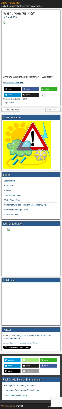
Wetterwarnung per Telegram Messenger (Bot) (25, 205)
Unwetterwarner (10, 2)
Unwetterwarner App (13, 195)
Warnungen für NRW (19, 13)
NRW (11, 102)
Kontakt (7, 190)
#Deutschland (33, 335)
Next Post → (53, 110)
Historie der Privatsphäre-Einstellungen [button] (21, 390)
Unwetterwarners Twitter (28, 343)
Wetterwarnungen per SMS (16, 210)
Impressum (9, 185)
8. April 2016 (11, 17)
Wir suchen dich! (11, 214)
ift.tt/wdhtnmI (46, 335)
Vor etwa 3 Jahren (9, 343)
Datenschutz (9, 181)
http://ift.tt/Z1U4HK (13, 82)
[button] (12, 89)
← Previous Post (11, 110)
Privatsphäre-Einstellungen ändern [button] (19, 385)
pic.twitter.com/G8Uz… (13, 338)
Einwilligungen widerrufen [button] (15, 395)
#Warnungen (17, 335)
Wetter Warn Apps (12, 200)
